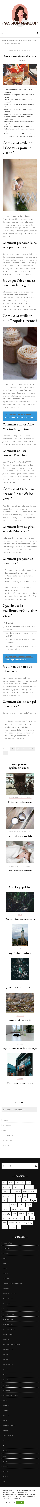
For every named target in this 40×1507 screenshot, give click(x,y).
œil (19, 1227)
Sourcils (20, 1015)
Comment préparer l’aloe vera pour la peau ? (19, 96)
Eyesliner (6, 1339)
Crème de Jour (8, 1309)
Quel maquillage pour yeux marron (20, 919)
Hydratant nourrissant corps (20, 802)
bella (17, 1182)
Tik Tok (5, 1461)
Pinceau (6, 1420)
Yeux (20, 914)
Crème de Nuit (8, 1314)
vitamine (5, 1227)
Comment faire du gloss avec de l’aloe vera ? (19, 123)
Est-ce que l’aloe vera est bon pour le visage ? (19, 101)
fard (13, 1196)
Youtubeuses (8, 1135)
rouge (21, 1218)
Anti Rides (6, 1248)
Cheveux (6, 1278)
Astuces (6, 1253)
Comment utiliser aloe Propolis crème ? (19, 105)
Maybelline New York (10, 1395)
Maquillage (7, 1125)
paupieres (24, 1209)
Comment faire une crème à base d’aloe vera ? (18, 118)
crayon (33, 1191)
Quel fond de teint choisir (20, 953)
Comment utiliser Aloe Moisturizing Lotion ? (18, 110)
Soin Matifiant (8, 1436)
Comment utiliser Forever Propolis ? (19, 114)
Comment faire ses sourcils (20, 1020)
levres (18, 1200)
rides (14, 1218)
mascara (6, 1205)
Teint (20, 949)
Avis (4, 1258)
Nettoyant (6, 1405)
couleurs (26, 1191)
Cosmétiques (8, 1299)
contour (20, 1187)
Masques (6, 1390)
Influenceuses (8, 1349)
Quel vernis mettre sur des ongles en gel (20, 1048)
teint (19, 1222)
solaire (32, 1218)
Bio (4, 1130)
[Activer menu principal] (3, 33)
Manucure (6, 1375)
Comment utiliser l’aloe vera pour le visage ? (18, 91)
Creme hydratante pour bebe (20, 870)
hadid (4, 1200)
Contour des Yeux (9, 1294)
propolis (31, 749)
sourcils (11, 1222)
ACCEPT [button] (20, 1502)
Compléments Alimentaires (13, 1283)
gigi (25, 1196)
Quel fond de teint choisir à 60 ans (20, 988)
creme (6, 1196)
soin (27, 1218)
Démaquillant (8, 1319)
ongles (29, 1205)
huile (11, 1200)
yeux (12, 1227)
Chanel (5, 1273)
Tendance (6, 1451)
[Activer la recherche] (37, 33)
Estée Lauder (8, 1334)
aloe (13, 749)
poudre (22, 1214)
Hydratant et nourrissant (20, 51)
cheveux (7, 1187)
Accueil (5, 1120)
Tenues (5, 1456)
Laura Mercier (8, 1365)
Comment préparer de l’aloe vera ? (18, 126)
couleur (16, 1191)
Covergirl (6, 1304)
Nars (4, 1400)
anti (4, 1182)
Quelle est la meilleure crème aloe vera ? (20, 130)
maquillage (29, 1200)
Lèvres (5, 1370)
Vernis (5, 1471)
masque (13, 1205)
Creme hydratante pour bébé (20, 836)
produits (6, 1218)
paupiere (15, 1209)
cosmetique (29, 1187)
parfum (6, 1209)
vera (5, 753)
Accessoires (7, 1140)
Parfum (6, 1415)
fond (19, 1196)
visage (28, 1222)
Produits (6, 1431)
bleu (22, 1182)
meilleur (21, 1205)
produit (30, 1214)
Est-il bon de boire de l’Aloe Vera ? (18, 134)
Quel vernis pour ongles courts (20, 1083)
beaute (11, 1182)
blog (5, 1268)
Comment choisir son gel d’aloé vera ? (20, 136)
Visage (5, 1476)
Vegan (5, 1466)
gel (18, 749)
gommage (32, 1196)
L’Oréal (5, 1360)
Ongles (20, 1044)
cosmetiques (6, 1191)
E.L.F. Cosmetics (9, 1329)
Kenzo (5, 1354)
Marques (6, 1145)
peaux (14, 1213)
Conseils (6, 1289)
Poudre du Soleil (9, 1425)
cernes (28, 1182)
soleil (4, 1223)
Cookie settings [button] (9, 1502)
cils (15, 1187)
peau (23, 749)
